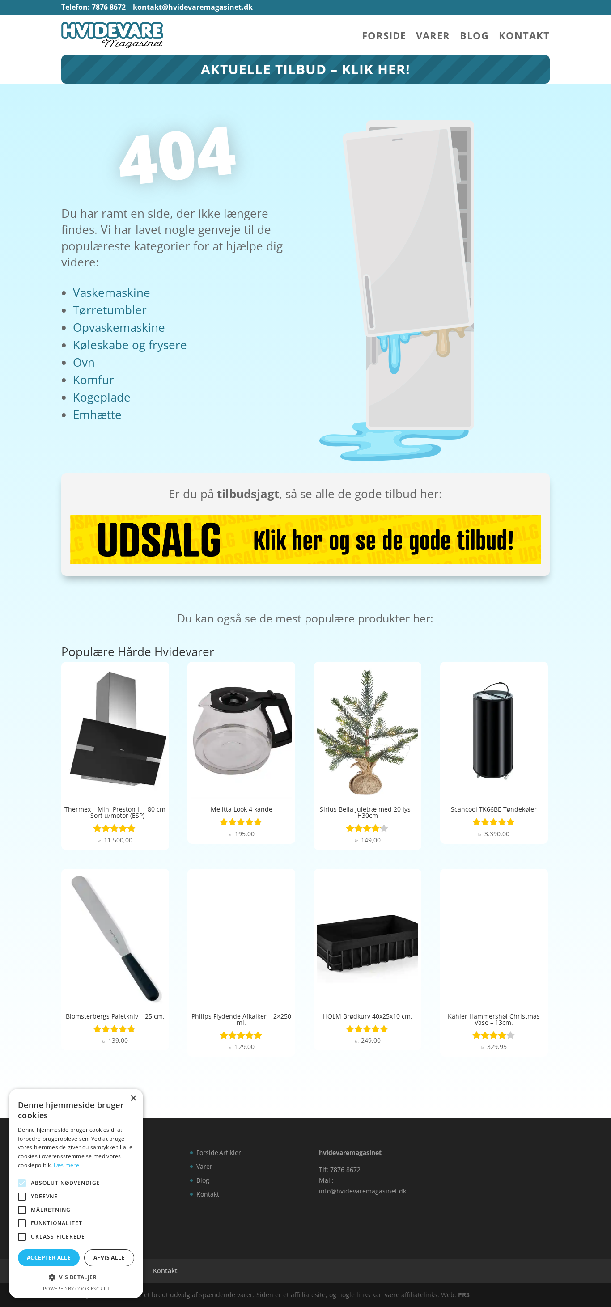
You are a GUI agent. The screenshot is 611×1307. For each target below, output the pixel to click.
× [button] (133, 1098)
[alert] (76, 1193)
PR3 (464, 1294)
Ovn (84, 362)
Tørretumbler (110, 310)
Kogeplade (102, 397)
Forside (384, 37)
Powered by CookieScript (76, 1288)
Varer (433, 37)
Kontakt (524, 37)
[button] (76, 1277)
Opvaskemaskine (119, 327)
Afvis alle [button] (109, 1257)
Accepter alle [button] (49, 1257)
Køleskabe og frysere (130, 345)
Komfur (93, 380)
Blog (474, 37)
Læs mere (66, 1165)
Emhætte (97, 414)
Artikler (230, 1152)
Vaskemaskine (111, 292)
